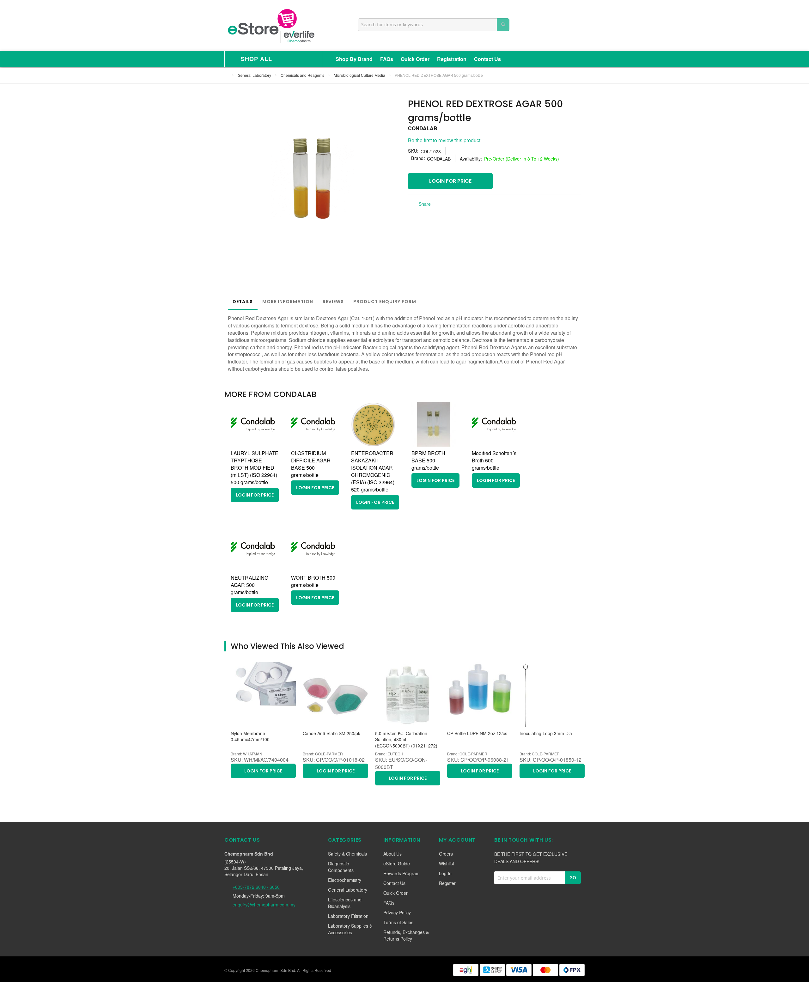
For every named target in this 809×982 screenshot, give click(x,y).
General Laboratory (255, 75)
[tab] (243, 301)
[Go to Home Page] (226, 75)
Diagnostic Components (341, 866)
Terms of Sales (398, 922)
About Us (392, 854)
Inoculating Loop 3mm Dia (546, 733)
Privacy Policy (397, 912)
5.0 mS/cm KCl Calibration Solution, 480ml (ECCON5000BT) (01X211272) (406, 739)
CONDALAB (422, 128)
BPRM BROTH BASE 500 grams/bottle (428, 460)
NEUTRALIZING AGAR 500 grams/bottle (249, 585)
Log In (445, 873)
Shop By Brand (354, 59)
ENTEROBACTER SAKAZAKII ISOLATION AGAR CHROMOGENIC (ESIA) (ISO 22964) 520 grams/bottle (372, 471)
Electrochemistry (344, 880)
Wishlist (446, 863)
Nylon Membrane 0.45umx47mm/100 (250, 736)
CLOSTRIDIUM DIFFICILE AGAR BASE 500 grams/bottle (311, 464)
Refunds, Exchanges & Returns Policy (406, 935)
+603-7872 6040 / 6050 (256, 887)
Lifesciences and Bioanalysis (345, 902)
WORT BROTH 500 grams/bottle (313, 581)
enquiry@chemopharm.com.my (264, 904)
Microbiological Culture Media (360, 75)
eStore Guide (396, 863)
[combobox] (433, 24)
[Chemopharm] (270, 25)
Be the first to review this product (444, 140)
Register (447, 883)
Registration (451, 59)
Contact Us (487, 59)
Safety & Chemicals (347, 854)
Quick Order (415, 59)
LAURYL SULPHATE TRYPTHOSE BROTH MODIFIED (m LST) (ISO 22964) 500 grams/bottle (254, 467)
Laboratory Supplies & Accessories (350, 929)
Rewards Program (401, 873)
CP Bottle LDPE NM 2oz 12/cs (477, 733)
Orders (446, 854)
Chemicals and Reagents (303, 75)
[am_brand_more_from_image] (253, 444)
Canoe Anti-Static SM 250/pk (331, 733)
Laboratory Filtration (348, 916)
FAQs (386, 59)
